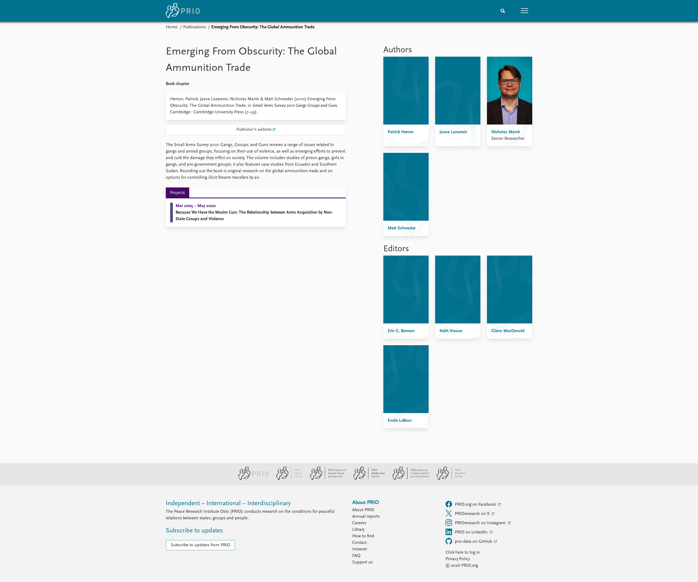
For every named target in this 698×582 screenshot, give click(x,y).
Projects (177, 193)
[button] (524, 11)
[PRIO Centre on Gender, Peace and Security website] (325, 479)
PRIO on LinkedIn (472, 532)
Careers (359, 523)
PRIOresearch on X (473, 514)
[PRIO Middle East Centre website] (366, 479)
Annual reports (366, 516)
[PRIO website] (251, 479)
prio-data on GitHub (474, 541)
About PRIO (363, 510)
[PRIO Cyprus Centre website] (287, 479)
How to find (363, 536)
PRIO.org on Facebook (476, 504)
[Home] (183, 11)
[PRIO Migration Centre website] (448, 479)
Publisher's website (254, 130)
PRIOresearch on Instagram (481, 523)
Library (358, 530)
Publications (194, 27)
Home (171, 27)
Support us (362, 562)
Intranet (359, 549)
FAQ (356, 556)
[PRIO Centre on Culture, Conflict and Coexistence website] (408, 479)
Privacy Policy (458, 559)
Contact (359, 543)
